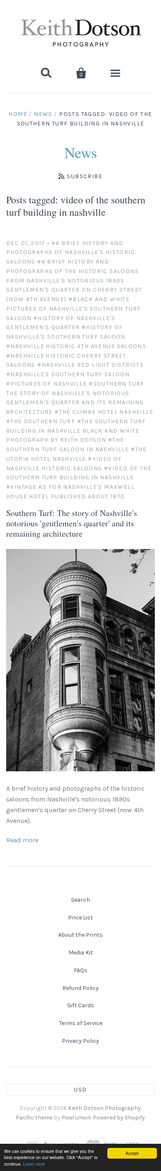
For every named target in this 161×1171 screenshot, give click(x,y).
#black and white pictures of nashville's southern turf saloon (73, 309)
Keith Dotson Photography (104, 1108)
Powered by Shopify (119, 1117)
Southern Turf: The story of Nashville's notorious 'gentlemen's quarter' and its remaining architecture (71, 523)
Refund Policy (80, 988)
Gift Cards (80, 1005)
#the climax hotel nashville (103, 411)
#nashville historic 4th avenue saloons (76, 346)
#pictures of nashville (46, 383)
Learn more (34, 1164)
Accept (132, 1153)
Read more (22, 840)
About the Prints (80, 934)
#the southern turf (40, 421)
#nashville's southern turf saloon (68, 374)
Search (80, 899)
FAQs (81, 970)
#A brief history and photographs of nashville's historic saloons (70, 253)
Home (18, 114)
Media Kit (81, 952)
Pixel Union (76, 1117)
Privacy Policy (80, 1040)
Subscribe (84, 176)
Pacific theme (34, 1117)
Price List (80, 917)
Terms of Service (80, 1023)
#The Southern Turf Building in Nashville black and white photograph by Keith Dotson (76, 431)
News (43, 114)
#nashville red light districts (90, 364)
